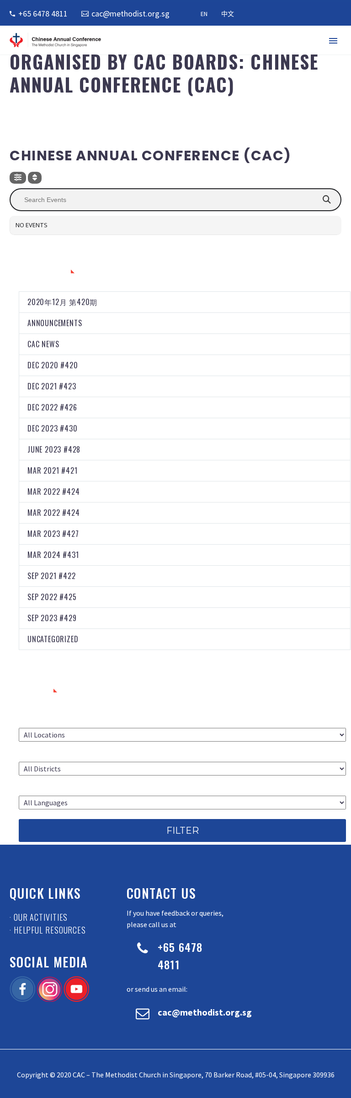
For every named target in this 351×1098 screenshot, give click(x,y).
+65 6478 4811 (43, 13)
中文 (227, 14)
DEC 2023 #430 (52, 428)
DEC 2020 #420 (52, 365)
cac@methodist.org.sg (130, 13)
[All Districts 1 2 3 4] (182, 769)
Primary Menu (333, 41)
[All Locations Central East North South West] (182, 735)
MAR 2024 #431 (53, 554)
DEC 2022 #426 (52, 407)
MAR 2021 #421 (52, 470)
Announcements (54, 322)
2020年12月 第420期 (62, 301)
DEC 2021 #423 (51, 386)
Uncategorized (52, 639)
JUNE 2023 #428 (53, 449)
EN (204, 14)
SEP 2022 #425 (51, 596)
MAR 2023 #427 (53, 533)
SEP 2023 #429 (51, 617)
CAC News (43, 344)
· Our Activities (39, 917)
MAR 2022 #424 (53, 491)
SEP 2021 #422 (51, 575)
